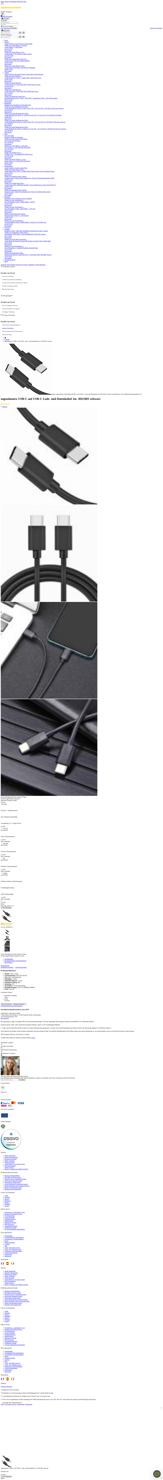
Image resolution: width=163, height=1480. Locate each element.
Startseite (3, 265)
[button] (11, 10)
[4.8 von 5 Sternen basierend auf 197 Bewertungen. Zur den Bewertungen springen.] (5, 404)
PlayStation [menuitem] (8, 198)
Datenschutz (8, 1254)
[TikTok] (11, 1095)
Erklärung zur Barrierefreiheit (13, 1251)
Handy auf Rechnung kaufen (13, 1187)
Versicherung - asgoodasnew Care (15, 1212)
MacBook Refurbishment (12, 1175)
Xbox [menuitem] (13, 198)
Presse (6, 1241)
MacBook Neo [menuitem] (9, 105)
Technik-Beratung (40, 265)
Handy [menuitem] (13, 231)
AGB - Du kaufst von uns (12, 1247)
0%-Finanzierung (10, 1216)
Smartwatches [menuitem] (9, 166)
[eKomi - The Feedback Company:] (3, 1128)
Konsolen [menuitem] (7, 197)
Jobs (6, 1246)
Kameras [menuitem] (7, 137)
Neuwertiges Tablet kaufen (13, 1182)
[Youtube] (7, 1095)
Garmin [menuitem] (21, 168)
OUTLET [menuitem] (8, 227)
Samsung (7, 1197)
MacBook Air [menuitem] (18, 105)
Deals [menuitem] (6, 40)
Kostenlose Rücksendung (7, 328)
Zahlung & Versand (10, 1222)
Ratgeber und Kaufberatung (13, 1189)
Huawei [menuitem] (21, 44)
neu (4, 803)
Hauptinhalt (12, 1)
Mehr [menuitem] (30, 44)
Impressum (8, 1256)
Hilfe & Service (9, 1224)
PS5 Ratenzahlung (10, 1166)
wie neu (4, 829)
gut (4, 859)
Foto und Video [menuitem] (9, 135)
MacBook (7, 1201)
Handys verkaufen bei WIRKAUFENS (16, 1169)
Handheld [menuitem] (29, 198)
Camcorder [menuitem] (19, 137)
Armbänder (31, 265)
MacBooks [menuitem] (8, 103)
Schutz (25, 265)
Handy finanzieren (10, 1155)
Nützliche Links (21, 1)
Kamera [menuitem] (40, 231)
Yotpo (33, 1038)
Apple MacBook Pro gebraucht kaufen (16, 1184)
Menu (2, 1)
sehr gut (4, 844)
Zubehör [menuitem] (7, 229)
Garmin (7, 1206)
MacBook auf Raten (11, 1159)
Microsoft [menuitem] (17, 74)
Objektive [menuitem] (13, 137)
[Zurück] (5, 338)
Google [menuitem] (16, 44)
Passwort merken (8, 26)
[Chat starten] (2, 14)
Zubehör (12, 265)
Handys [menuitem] (7, 42)
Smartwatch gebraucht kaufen (13, 1181)
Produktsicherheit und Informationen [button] (15, 961)
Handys (7, 1202)
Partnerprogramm (10, 1242)
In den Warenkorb (6, 907)
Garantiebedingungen (11, 1226)
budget (4, 874)
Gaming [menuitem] (45, 231)
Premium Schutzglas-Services (13, 1214)
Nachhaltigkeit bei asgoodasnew (14, 1237)
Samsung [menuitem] (11, 44)
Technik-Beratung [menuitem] (10, 260)
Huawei (7, 1199)
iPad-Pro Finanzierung (11, 1157)
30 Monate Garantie (10, 1227)
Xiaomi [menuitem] (26, 44)
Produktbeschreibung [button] (7, 967)
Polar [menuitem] (25, 168)
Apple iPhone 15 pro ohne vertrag (15, 1164)
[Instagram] (3, 1095)
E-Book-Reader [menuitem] (38, 74)
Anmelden (14, 28)
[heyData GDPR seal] (11, 1149)
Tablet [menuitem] (17, 231)
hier (13, 289)
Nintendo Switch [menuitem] (20, 198)
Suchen (7, 1)
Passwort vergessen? (156, 28)
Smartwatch (19, 265)
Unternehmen (9, 1236)
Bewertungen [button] (9, 962)
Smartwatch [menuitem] (34, 231)
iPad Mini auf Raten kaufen (13, 1177)
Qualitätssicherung (10, 1219)
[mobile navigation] (2, 3)
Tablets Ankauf (9, 1167)
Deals (8, 265)
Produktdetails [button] (9, 959)
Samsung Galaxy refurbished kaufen (15, 1179)
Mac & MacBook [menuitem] (25, 231)
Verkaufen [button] (9, 11)
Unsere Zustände (10, 1217)
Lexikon (7, 1244)
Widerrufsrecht (9, 1221)
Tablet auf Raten (9, 1162)
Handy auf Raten (10, 1161)
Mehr (6, 261)
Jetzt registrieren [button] (5, 28)
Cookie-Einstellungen (11, 1253)
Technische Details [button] (21, 967)
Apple (6, 1196)
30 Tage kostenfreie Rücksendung (15, 1229)
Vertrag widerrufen (6, 1386)
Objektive (7, 1204)
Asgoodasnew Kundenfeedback (14, 1239)
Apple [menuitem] (6, 44)
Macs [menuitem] (6, 134)
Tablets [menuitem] (7, 73)
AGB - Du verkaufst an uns (13, 1249)
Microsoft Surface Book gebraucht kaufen (17, 1186)
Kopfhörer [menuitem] (8, 231)
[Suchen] (20, 33)
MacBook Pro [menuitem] (26, 105)
